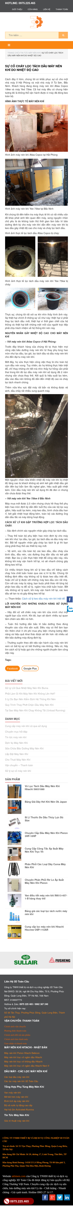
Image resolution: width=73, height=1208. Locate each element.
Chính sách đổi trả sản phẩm (17, 1035)
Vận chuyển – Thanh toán (19, 765)
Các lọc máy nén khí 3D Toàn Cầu (21, 1081)
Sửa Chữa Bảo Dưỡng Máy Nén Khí (24, 748)
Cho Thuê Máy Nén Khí (17, 759)
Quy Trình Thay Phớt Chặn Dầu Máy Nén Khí (29, 704)
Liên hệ (46, 9)
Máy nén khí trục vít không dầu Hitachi (23, 1061)
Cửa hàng (33, 9)
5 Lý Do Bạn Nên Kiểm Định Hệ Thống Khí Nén (30, 699)
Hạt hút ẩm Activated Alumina (19, 1109)
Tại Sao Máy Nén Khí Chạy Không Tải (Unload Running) (35, 710)
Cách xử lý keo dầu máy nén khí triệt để (43, 598)
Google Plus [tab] (30, 668)
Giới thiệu (17, 9)
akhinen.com (18, 1176)
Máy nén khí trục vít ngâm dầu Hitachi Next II (26, 1065)
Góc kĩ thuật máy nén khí (16, 1120)
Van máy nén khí (12, 1092)
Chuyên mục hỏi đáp (16, 731)
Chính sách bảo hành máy (16, 1039)
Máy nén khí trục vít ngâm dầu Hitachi (23, 1057)
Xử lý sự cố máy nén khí (18, 770)
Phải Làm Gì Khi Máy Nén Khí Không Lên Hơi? (30, 693)
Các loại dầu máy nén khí (16, 1076)
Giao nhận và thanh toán (15, 1043)
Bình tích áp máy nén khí (16, 1101)
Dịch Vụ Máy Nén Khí (16, 742)
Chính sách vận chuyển (15, 1026)
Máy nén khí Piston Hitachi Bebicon (22, 1053)
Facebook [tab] (12, 668)
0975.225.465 (19, 1201)
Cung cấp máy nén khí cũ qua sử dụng (26, 726)
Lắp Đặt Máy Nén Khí (16, 754)
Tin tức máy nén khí (30, 52)
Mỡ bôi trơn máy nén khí (16, 1096)
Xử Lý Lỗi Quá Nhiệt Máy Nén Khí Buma (26, 688)
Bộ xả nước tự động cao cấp (18, 1105)
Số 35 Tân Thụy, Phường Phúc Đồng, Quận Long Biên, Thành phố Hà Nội (34, 1014)
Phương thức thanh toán (15, 1030)
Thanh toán (62, 9)
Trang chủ (13, 52)
